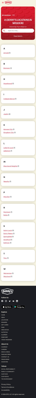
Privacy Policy (6, 384)
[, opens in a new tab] (7, 307)
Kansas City (8, 129)
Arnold (6, 53)
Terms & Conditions (7, 387)
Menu (3, 317)
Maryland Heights (10, 166)
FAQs (2, 327)
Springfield (8, 237)
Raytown (7, 212)
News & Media (5, 352)
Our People (5, 376)
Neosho (6, 182)
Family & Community (7, 371)
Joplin (6, 114)
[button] (18, 31)
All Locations (6, 15)
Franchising (5, 359)
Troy (5, 258)
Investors (4, 362)
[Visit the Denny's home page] (7, 291)
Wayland (7, 277)
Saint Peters (8, 234)
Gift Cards (4, 325)
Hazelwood (8, 84)
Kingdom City (9, 133)
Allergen (4, 335)
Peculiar (7, 197)
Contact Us (5, 357)
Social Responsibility (8, 369)
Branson (7, 68)
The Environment (6, 379)
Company (4, 347)
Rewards (4, 322)
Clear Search (18, 36)
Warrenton (8, 273)
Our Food (4, 374)
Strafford (7, 240)
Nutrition (4, 332)
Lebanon (7, 151)
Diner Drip (4, 337)
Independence (9, 99)
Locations (4, 320)
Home (3, 315)
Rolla (5, 215)
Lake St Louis (8, 148)
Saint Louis (8, 231)
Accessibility (5, 390)
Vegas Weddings (6, 340)
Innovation (5, 330)
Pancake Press (6, 354)
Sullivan (7, 243)
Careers (4, 349)
